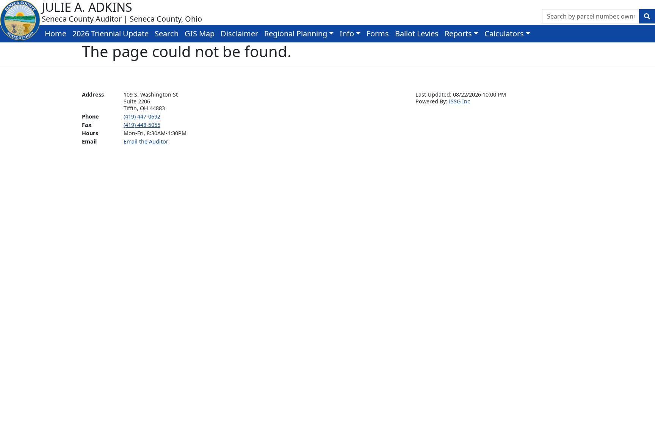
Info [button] (347, 33)
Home (55, 33)
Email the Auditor (146, 141)
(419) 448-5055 (142, 124)
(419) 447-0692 (142, 116)
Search (167, 33)
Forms (378, 33)
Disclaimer (239, 33)
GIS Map (200, 33)
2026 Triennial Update (110, 33)
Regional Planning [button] (295, 33)
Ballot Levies (417, 33)
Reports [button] (458, 33)
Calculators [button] (504, 33)
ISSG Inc (459, 101)
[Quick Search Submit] (647, 16)
